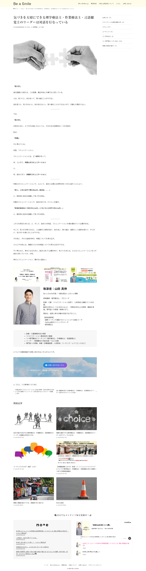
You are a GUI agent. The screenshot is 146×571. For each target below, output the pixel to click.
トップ (46, 565)
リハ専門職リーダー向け (37, 27)
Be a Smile (22, 3)
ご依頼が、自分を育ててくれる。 (27, 538)
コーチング (107, 31)
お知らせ (106, 17)
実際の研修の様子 (109, 46)
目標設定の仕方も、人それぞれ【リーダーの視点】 (32, 547)
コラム (28, 27)
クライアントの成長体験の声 (113, 22)
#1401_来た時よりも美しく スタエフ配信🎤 (31, 542)
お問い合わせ (83, 565)
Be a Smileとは (55, 565)
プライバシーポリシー (95, 565)
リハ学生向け (107, 36)
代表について (73, 565)
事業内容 (64, 565)
